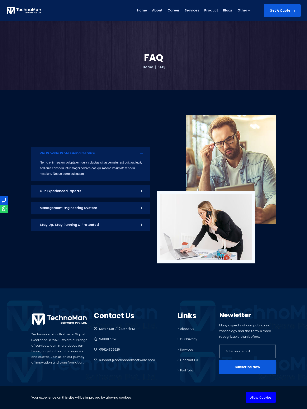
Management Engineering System (68, 207)
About (157, 10)
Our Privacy (188, 339)
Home (142, 10)
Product (211, 10)
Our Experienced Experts (60, 191)
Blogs (227, 10)
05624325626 (109, 349)
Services (192, 10)
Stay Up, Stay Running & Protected (69, 224)
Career (173, 10)
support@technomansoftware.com (127, 360)
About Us (187, 328)
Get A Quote (280, 10)
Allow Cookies (260, 397)
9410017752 (107, 339)
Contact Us (189, 360)
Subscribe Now (247, 367)
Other (242, 10)
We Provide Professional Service (67, 153)
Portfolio (186, 370)
